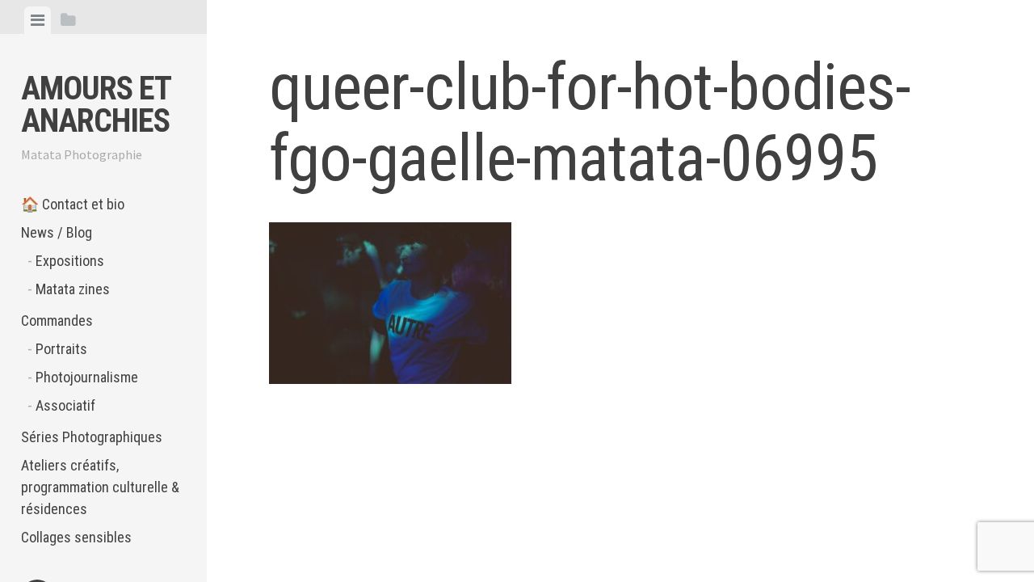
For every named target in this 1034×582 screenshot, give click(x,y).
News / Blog (56, 232)
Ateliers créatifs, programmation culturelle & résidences (100, 487)
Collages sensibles (76, 537)
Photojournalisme (87, 377)
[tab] (37, 20)
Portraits (61, 348)
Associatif (65, 405)
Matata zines (73, 288)
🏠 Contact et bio (72, 204)
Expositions (70, 260)
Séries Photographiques (91, 436)
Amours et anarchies (95, 105)
